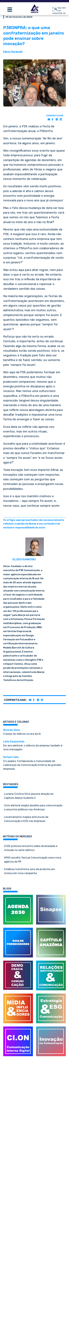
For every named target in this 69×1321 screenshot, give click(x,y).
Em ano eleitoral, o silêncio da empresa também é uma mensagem (32, 745)
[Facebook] (52, 119)
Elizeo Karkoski (12, 51)
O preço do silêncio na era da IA (22, 731)
